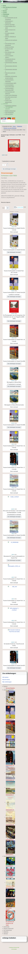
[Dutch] (4, 118)
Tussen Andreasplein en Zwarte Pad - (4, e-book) (14, 601)
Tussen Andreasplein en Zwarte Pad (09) (14, 361)
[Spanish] (14, 118)
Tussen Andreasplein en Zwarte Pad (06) (14, 535)
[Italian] (11, 118)
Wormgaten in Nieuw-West (14, 382)
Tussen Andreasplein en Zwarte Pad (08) (14, 424)
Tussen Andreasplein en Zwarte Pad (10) (14, 292)
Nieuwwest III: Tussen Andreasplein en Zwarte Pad (14, 557)
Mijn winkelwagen (7, 681)
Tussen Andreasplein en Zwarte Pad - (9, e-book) (14, 340)
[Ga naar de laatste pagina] (25, 207)
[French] (7, 118)
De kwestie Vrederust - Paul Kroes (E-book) (14, 644)
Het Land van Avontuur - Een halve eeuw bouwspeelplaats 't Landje (14, 511)
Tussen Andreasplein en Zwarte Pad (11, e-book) (14, 229)
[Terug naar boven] (25, 951)
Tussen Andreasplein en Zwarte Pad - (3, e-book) (14, 579)
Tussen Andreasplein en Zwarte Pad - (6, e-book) (14, 490)
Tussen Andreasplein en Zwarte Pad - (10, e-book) (14, 271)
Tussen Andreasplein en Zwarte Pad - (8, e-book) (14, 446)
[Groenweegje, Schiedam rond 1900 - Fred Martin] (14, 145)
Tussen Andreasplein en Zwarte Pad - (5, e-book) (14, 623)
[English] (2, 118)
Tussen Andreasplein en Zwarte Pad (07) (14, 665)
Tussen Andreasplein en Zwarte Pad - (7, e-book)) (14, 468)
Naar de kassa (6, 679)
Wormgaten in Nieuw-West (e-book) (14, 405)
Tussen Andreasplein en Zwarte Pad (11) (14, 249)
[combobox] (8, 121)
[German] (9, 118)
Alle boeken (5, 677)
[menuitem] (4, 5)
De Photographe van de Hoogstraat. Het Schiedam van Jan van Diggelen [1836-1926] (14, 317)
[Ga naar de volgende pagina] (23, 207)
